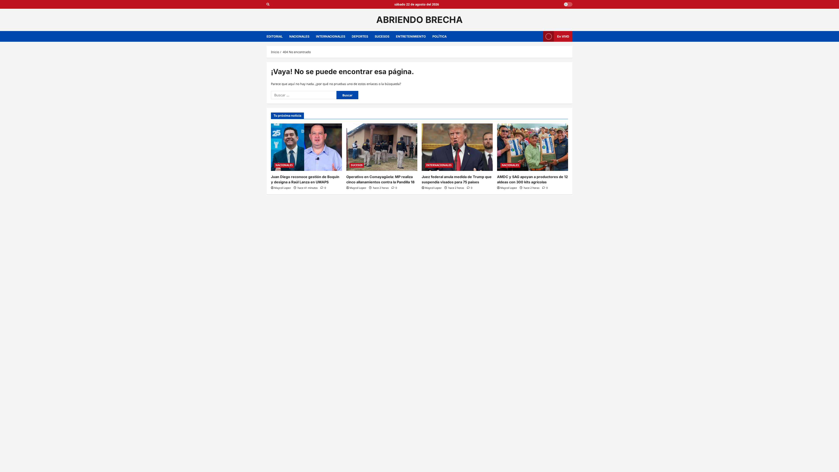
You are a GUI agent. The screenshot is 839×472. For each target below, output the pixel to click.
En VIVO (563, 36)
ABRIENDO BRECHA (419, 19)
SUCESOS (382, 36)
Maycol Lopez (282, 188)
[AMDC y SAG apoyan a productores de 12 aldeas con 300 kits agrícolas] (532, 147)
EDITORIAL (275, 36)
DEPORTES (360, 36)
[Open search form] (268, 4)
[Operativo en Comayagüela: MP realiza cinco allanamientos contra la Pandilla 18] (381, 147)
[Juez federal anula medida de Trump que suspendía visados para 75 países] (457, 147)
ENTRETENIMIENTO (411, 36)
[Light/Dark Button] (568, 4)
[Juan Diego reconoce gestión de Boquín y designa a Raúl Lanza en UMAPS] (306, 147)
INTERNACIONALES (330, 36)
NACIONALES (299, 36)
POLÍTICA (439, 36)
